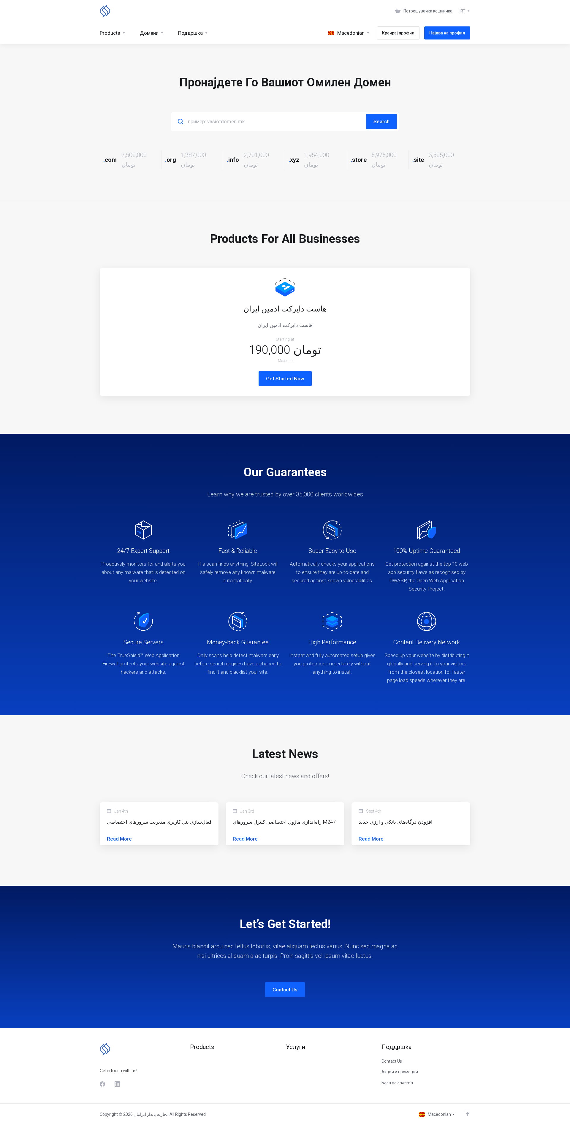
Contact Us (285, 990)
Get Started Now (285, 379)
